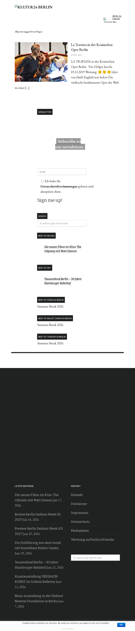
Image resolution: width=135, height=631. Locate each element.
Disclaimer (79, 504)
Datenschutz (80, 522)
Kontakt (77, 495)
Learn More (67, 629)
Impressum (79, 513)
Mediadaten (80, 531)
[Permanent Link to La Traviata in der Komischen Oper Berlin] (41, 62)
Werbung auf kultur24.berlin (92, 540)
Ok (121, 625)
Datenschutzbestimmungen (58, 186)
